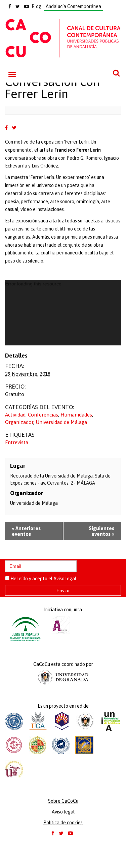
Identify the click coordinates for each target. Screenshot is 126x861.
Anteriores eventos (26, 531)
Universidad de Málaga (61, 422)
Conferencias (43, 415)
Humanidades (76, 415)
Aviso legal (64, 578)
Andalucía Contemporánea (73, 6)
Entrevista (16, 442)
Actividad (15, 415)
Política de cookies (63, 822)
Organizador (19, 422)
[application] (63, 312)
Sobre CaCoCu (63, 801)
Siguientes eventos (101, 531)
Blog (36, 6)
